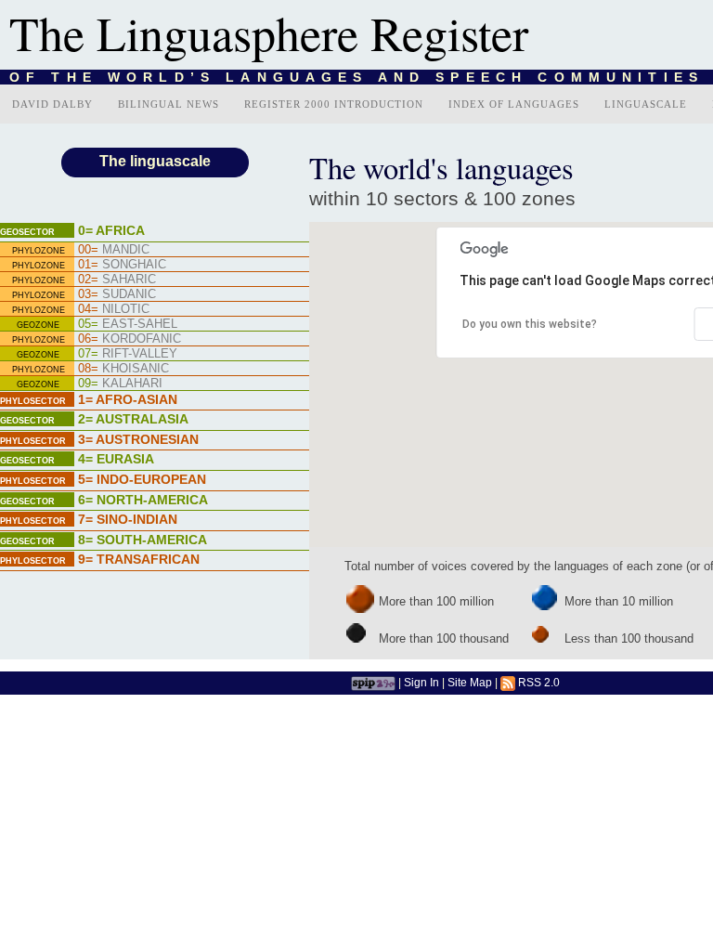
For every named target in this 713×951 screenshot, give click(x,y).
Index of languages (513, 104)
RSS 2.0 (537, 682)
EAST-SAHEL (127, 324)
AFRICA (111, 230)
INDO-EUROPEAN (142, 479)
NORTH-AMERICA (143, 499)
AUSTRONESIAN (138, 439)
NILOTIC (113, 309)
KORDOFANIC (129, 338)
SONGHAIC (122, 264)
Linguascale (645, 104)
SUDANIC (117, 294)
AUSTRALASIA (133, 418)
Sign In (421, 682)
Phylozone (38, 250)
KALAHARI (120, 383)
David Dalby (52, 104)
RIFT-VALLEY (127, 353)
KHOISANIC (123, 368)
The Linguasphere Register (268, 32)
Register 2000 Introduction (333, 104)
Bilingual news (168, 104)
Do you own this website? (529, 324)
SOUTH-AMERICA (142, 539)
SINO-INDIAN (127, 519)
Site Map (469, 682)
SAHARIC (117, 279)
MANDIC (113, 249)
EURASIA (116, 458)
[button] (660, 363)
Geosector (27, 232)
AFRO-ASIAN (127, 399)
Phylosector (33, 401)
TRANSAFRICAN (139, 559)
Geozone (38, 325)
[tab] (154, 232)
